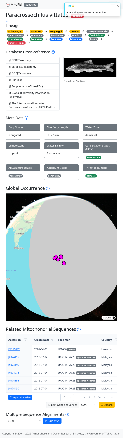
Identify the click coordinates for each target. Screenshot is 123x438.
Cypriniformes (15, 39)
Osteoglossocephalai (98, 31)
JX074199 (13, 365)
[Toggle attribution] (114, 318)
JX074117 (13, 357)
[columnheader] (43, 339)
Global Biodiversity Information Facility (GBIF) (29, 94)
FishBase (16, 80)
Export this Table (21, 397)
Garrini (93, 39)
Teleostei (75, 31)
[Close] (117, 5)
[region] (61, 257)
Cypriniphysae (97, 35)
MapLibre (107, 317)
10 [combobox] (63, 397)
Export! (108, 405)
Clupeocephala (15, 35)
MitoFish (23, 4)
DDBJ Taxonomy (21, 73)
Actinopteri (36, 31)
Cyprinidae (56, 39)
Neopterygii (56, 31)
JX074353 (13, 380)
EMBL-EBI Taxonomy (23, 66)
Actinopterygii (15, 31)
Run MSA (53, 421)
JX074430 (13, 388)
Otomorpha (36, 35)
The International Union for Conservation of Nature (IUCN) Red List (32, 105)
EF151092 (14, 349)
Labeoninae (75, 39)
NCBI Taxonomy (21, 60)
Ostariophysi (57, 35)
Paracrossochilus (16, 43)
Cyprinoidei (36, 39)
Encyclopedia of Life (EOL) (27, 86)
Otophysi (76, 35)
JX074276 (13, 372)
